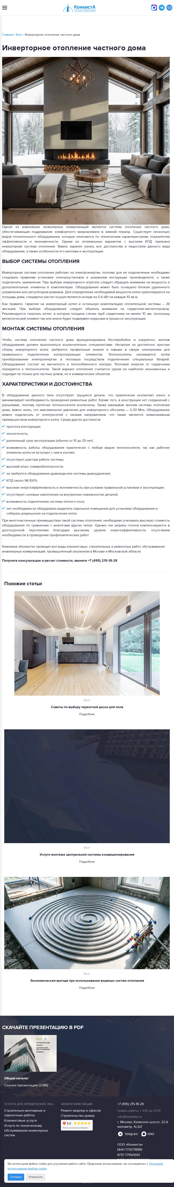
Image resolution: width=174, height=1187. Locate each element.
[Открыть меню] (5, 8)
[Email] (169, 8)
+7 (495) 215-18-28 (102, 560)
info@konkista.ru (129, 1117)
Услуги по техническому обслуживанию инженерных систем (26, 1130)
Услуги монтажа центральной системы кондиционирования (87, 854)
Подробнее (87, 714)
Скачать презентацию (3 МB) (26, 1085)
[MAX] (154, 8)
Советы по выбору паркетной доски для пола (87, 707)
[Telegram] (162, 8)
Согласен (16, 1177)
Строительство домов (77, 1116)
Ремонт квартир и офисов (81, 1110)
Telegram (131, 1134)
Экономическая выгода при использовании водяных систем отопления (87, 981)
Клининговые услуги (20, 1120)
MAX (151, 1134)
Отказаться (35, 1177)
